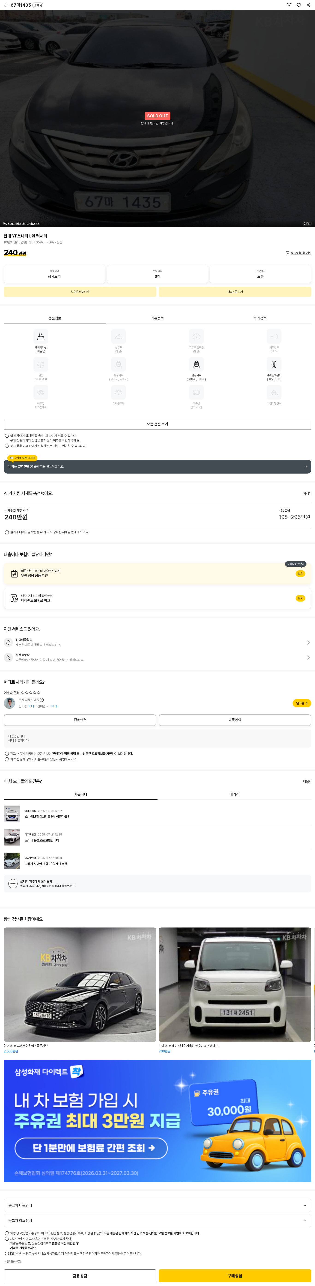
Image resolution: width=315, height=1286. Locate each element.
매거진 (234, 794)
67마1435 (26, 5)
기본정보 (157, 318)
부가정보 (260, 318)
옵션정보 (54, 318)
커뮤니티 (80, 794)
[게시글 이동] (157, 814)
